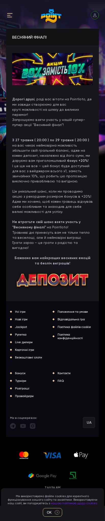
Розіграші (22, 388)
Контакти (64, 373)
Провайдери (24, 396)
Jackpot (21, 327)
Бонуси (20, 373)
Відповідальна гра (71, 319)
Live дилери (24, 342)
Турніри (20, 381)
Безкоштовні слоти (28, 357)
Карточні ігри (24, 350)
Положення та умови (73, 311)
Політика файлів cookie (74, 327)
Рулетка (21, 334)
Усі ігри (20, 311)
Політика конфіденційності (70, 336)
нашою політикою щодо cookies (74, 503)
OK (49, 512)
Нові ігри (21, 319)
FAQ (61, 381)
